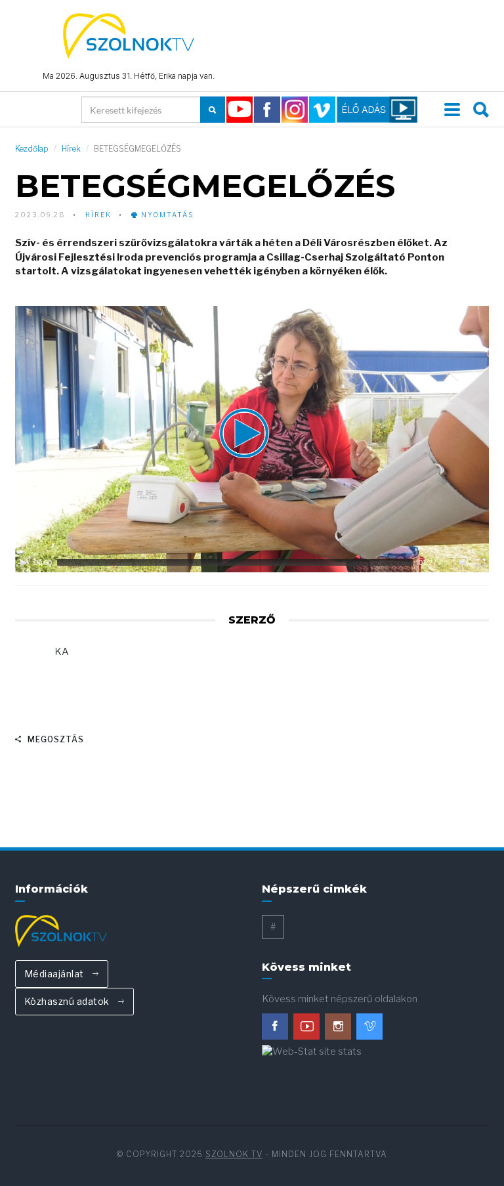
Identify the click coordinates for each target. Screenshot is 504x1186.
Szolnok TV (233, 1154)
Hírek (71, 149)
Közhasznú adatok (68, 1001)
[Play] (23, 562)
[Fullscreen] (481, 562)
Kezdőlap (32, 149)
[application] (252, 439)
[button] (252, 439)
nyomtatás (166, 215)
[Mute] (464, 562)
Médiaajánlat (55, 973)
